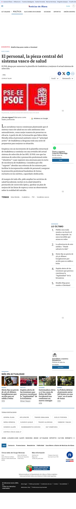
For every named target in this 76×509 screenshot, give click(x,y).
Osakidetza (25, 197)
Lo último (57, 226)
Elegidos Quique (26, 422)
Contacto (11, 445)
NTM (3, 401)
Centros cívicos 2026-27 (12, 432)
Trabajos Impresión (53, 455)
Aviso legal (24, 484)
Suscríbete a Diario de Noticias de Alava (60, 445)
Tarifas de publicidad (37, 458)
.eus (4, 445)
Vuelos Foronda (60, 417)
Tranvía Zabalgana (41, 417)
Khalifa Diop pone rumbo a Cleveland (24, 47)
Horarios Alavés (9, 427)
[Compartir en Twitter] (64, 74)
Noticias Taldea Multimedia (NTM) (9, 459)
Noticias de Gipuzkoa (23, 457)
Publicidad (40, 445)
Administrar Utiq (25, 487)
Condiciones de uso (46, 484)
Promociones (20, 445)
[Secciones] (2, 6)
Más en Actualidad (13, 373)
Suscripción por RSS (53, 457)
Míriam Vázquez (25, 401)
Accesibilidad (63, 484)
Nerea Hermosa (9, 422)
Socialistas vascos (43, 197)
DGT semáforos (51, 427)
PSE (33, 197)
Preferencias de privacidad (39, 487)
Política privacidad (34, 484)
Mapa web (34, 457)
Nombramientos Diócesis (30, 427)
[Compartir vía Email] (73, 74)
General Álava (8, 417)
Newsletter (31, 445)
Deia (3, 455)
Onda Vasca (21, 458)
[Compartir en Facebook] (59, 74)
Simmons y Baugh (64, 422)
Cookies (56, 484)
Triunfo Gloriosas (45, 422)
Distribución (35, 455)
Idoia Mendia (15, 197)
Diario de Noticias (22, 455)
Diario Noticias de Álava (8, 457)
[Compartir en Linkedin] (68, 74)
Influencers (24, 417)
